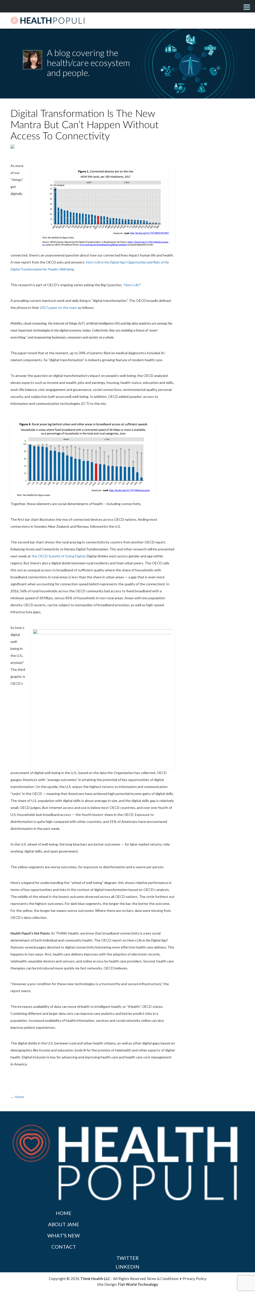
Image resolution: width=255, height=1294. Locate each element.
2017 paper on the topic (58, 307)
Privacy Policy (194, 1278)
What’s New (63, 1235)
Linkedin (127, 1267)
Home (63, 1213)
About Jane (63, 1224)
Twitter (127, 1258)
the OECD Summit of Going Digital (58, 556)
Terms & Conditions (162, 1278)
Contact (63, 1247)
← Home (17, 1097)
